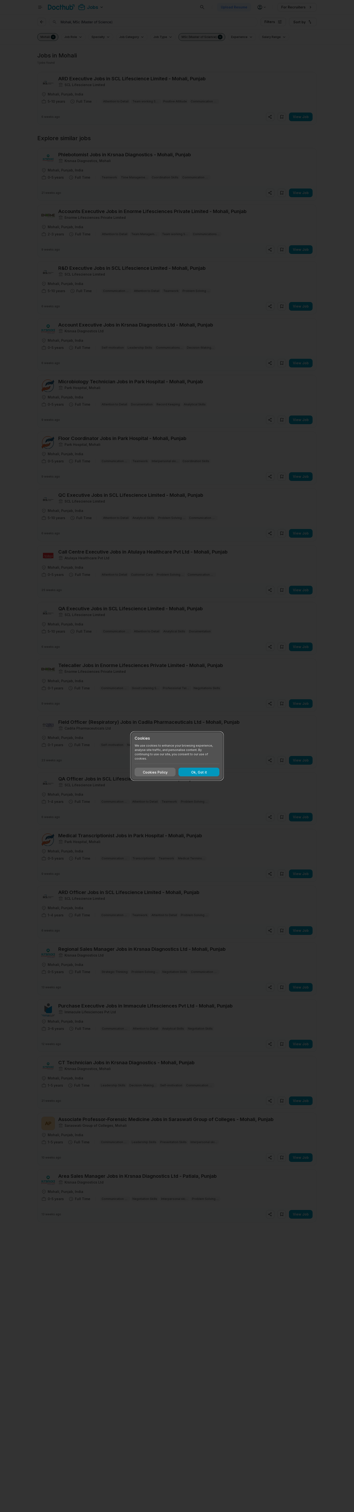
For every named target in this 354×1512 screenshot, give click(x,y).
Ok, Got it (199, 772)
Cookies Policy (155, 772)
